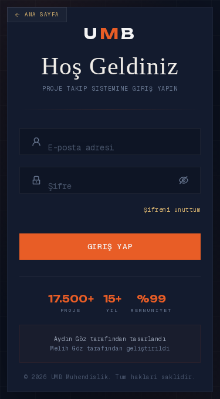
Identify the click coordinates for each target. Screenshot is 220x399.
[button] (183, 180)
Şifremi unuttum (172, 210)
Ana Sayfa (42, 14)
